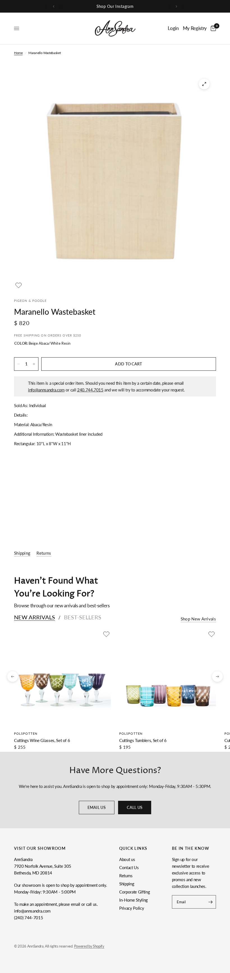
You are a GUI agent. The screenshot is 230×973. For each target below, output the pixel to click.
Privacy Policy (131, 908)
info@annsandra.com (46, 389)
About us (127, 859)
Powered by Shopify (89, 946)
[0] (212, 28)
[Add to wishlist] (18, 285)
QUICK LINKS (133, 848)
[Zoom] (204, 84)
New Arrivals (34, 617)
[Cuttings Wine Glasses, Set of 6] (62, 678)
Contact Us (129, 867)
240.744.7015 (90, 389)
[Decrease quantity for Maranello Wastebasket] (18, 364)
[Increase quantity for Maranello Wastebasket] (34, 364)
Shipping (126, 883)
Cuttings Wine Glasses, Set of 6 (42, 740)
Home (18, 53)
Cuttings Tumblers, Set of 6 (143, 740)
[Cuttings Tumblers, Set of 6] (167, 678)
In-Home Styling (133, 899)
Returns (126, 875)
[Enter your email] (210, 902)
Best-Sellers (82, 617)
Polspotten (25, 733)
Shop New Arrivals (198, 619)
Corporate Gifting (134, 891)
